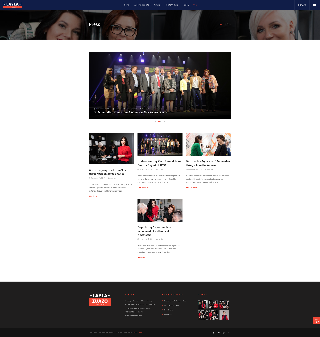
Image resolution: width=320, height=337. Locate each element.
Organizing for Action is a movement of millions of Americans (154, 231)
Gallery (186, 5)
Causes (157, 5)
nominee (118, 109)
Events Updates (172, 5)
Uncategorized (131, 109)
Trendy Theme (137, 332)
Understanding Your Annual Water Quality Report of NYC (131, 112)
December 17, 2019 (103, 109)
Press (195, 5)
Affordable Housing (171, 305)
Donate (302, 5)
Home (127, 5)
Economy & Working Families (175, 301)
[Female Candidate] (12, 4)
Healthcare (168, 310)
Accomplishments (141, 5)
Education (168, 314)
